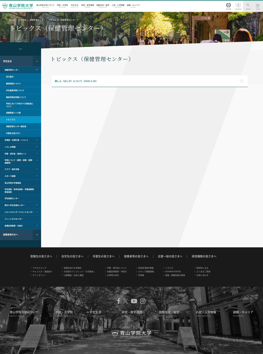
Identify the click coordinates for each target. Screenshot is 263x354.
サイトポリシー (39, 275)
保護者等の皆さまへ (136, 256)
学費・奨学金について (117, 267)
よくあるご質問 (203, 271)
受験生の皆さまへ (41, 256)
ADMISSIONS (203, 316)
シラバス (169, 267)
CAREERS (238, 316)
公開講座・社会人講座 (74, 275)
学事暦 (141, 275)
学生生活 (74, 6)
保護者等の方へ (10, 234)
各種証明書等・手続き (117, 271)
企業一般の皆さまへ (170, 256)
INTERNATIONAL (168, 316)
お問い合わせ (202, 275)
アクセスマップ (39, 267)
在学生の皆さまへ (72, 256)
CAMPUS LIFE (97, 316)
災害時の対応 (113, 275)
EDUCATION (62, 316)
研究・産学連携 (87, 6)
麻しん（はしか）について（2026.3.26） (76, 81)
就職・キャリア (133, 6)
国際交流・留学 (102, 6)
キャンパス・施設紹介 (42, 271)
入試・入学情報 (118, 6)
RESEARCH (128, 316)
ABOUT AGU (16, 316)
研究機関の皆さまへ (204, 256)
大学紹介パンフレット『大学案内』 (80, 271)
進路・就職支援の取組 (175, 275)
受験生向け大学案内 (73, 267)
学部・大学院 (62, 6)
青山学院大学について (45, 6)
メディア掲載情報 (146, 271)
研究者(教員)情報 (146, 267)
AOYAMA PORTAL (173, 271)
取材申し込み (202, 267)
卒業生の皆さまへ (104, 256)
